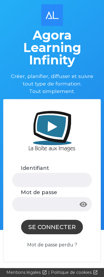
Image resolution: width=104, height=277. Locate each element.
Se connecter (52, 226)
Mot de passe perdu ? (52, 245)
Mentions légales (24, 272)
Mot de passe (39, 192)
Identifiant (35, 168)
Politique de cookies (72, 272)
